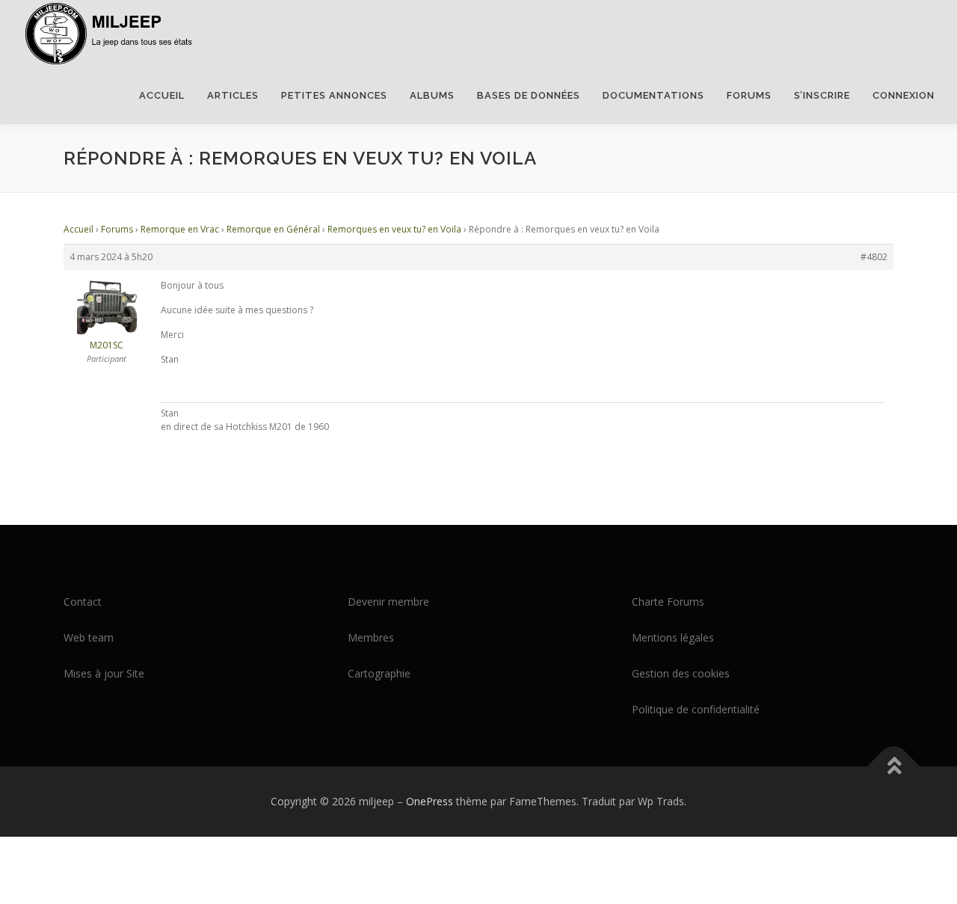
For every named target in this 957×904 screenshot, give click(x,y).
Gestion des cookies (681, 673)
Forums (749, 95)
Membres (371, 637)
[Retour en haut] (893, 766)
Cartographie (379, 673)
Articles (233, 95)
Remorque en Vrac (180, 229)
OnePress (429, 801)
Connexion (904, 95)
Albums (432, 95)
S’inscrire (822, 95)
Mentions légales (673, 637)
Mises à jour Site (104, 673)
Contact (83, 601)
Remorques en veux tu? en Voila (394, 229)
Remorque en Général (273, 229)
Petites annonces (334, 95)
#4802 (874, 256)
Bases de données (528, 95)
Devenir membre (388, 601)
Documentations (653, 95)
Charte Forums (668, 601)
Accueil (162, 95)
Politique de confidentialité (696, 709)
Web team (89, 637)
